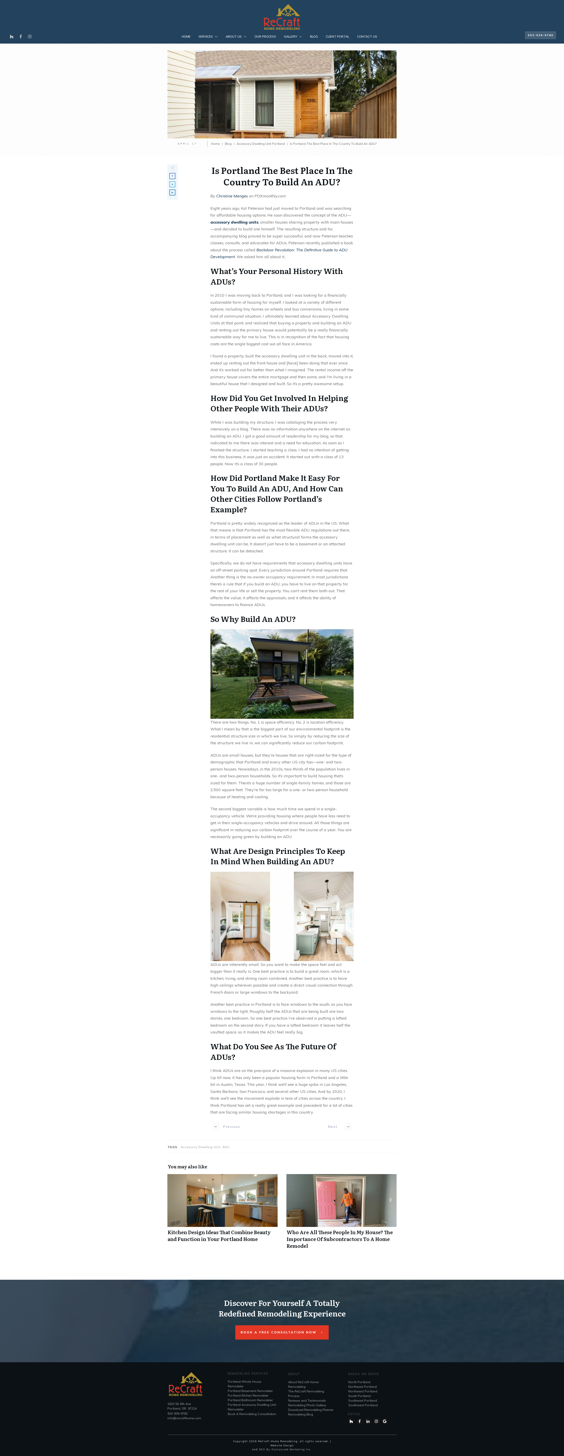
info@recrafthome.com (184, 1418)
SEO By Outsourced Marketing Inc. (285, 1449)
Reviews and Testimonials (307, 1401)
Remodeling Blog (300, 1414)
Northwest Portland (362, 1391)
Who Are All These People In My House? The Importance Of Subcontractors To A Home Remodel (341, 1214)
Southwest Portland (363, 1405)
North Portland (359, 1382)
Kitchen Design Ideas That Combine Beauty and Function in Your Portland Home (222, 1214)
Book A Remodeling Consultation (252, 1414)
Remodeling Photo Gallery (307, 1405)
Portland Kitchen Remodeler (248, 1395)
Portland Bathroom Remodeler (250, 1400)
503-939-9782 (177, 1414)
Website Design (282, 1445)
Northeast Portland (362, 1387)
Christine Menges (232, 196)
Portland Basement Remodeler (250, 1391)
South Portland (359, 1396)
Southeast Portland (362, 1401)
